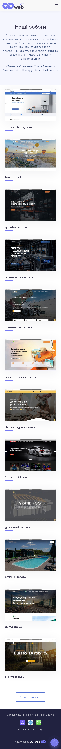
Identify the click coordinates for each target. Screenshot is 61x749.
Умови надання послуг (31, 729)
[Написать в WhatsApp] (54, 742)
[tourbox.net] (30, 159)
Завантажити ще (30, 697)
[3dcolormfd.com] (30, 459)
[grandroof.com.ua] (30, 509)
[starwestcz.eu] (30, 658)
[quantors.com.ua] (30, 209)
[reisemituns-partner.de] (30, 359)
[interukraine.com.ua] (30, 309)
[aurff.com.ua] (30, 609)
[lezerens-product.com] (30, 259)
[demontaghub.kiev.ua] (30, 409)
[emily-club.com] (30, 559)
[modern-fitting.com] (30, 109)
